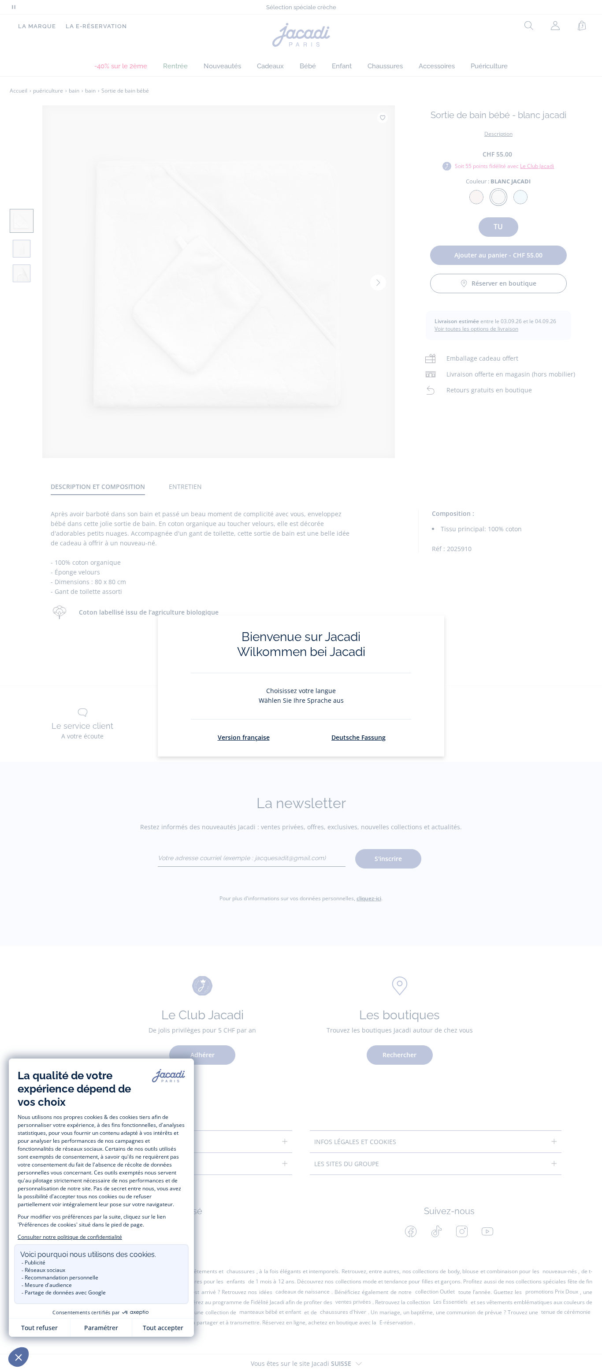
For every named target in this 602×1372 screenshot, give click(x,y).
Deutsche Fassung (358, 737)
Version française (244, 737)
